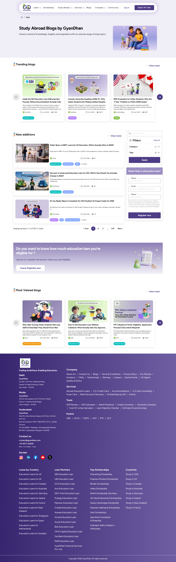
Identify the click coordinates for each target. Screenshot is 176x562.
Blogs (88, 7)
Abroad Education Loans (78, 391)
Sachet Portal (131, 377)
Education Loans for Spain (31, 520)
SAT (95, 418)
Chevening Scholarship (101, 474)
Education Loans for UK (30, 479)
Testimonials (93, 377)
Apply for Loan (144, 7)
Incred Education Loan (65, 517)
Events (132, 394)
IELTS (76, 418)
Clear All (156, 140)
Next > (120, 228)
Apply (145, 160)
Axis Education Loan (64, 488)
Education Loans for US (30, 474)
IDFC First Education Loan (67, 493)
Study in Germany (134, 493)
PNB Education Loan (64, 541)
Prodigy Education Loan (66, 498)
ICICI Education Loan (65, 483)
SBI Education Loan (64, 474)
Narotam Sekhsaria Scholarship (105, 507)
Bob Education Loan (64, 526)
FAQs (81, 377)
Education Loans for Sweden (32, 533)
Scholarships (48, 7)
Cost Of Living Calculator (81, 408)
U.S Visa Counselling (142, 391)
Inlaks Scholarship (98, 488)
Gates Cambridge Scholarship (104, 503)
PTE (102, 418)
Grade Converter (125, 404)
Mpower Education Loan (66, 503)
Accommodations (120, 391)
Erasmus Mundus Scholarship (104, 479)
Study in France (133, 507)
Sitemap (106, 377)
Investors (70, 377)
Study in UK (131, 479)
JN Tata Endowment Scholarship (105, 498)
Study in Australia (134, 488)
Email (133, 186)
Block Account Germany (92, 394)
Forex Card (71, 394)
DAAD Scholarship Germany (103, 493)
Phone (134, 194)
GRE (68, 418)
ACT (109, 418)
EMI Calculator (88, 404)
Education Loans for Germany (33, 493)
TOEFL (86, 418)
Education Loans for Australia (33, 488)
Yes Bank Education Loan (66, 536)
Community (113, 7)
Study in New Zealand (136, 503)
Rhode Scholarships (99, 483)
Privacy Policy (130, 374)
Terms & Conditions (111, 374)
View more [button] (154, 65)
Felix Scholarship (98, 512)
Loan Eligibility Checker (108, 408)
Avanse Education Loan (66, 512)
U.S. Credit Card (101, 391)
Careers (117, 377)
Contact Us (84, 374)
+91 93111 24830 (26, 444)
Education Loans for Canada (32, 483)
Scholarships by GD (116, 394)
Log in (126, 7)
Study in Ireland (133, 498)
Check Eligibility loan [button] (30, 268)
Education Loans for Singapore (33, 515)
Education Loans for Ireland (32, 498)
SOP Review (72, 404)
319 (112, 228)
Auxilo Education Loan (65, 522)
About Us (70, 374)
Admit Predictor (106, 404)
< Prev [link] (86, 228)
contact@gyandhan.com (29, 440)
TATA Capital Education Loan (68, 531)
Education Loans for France (32, 503)
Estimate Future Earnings (134, 408)
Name (134, 178)
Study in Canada (133, 483)
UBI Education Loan (64, 479)
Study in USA (132, 474)
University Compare (146, 404)
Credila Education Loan (66, 507)
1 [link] (93, 228)
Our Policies (145, 374)
